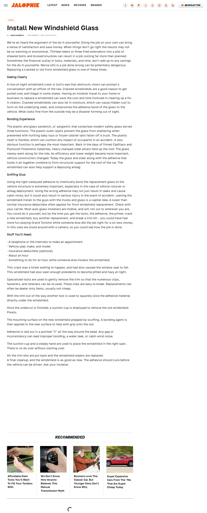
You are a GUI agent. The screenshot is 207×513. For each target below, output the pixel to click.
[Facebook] (125, 5)
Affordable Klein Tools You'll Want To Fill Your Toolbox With (20, 482)
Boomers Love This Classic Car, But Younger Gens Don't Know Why (86, 482)
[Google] (166, 5)
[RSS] (172, 5)
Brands (96, 5)
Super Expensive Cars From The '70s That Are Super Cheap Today (119, 482)
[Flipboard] (138, 5)
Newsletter (192, 5)
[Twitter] (145, 5)
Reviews (80, 5)
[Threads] (152, 5)
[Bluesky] (132, 5)
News (65, 5)
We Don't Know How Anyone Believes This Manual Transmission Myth (52, 483)
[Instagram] (159, 5)
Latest (52, 5)
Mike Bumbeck (17, 35)
